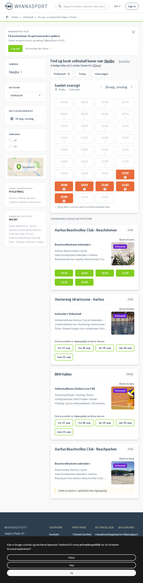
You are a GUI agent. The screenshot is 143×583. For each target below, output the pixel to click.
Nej (71, 565)
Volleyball (28, 17)
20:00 (84, 273)
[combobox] (116, 6)
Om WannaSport (128, 534)
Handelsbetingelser (106, 534)
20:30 (105, 273)
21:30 (64, 282)
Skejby (15, 17)
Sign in (132, 6)
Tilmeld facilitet (81, 534)
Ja (71, 572)
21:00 (125, 273)
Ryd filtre (124, 61)
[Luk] (133, 32)
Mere (71, 557)
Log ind (15, 48)
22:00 (84, 282)
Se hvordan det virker (38, 48)
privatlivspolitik (90, 544)
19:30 (64, 273)
